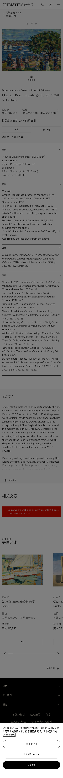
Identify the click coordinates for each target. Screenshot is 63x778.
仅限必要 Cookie (31, 754)
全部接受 (31, 765)
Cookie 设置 (31, 744)
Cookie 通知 (9, 734)
